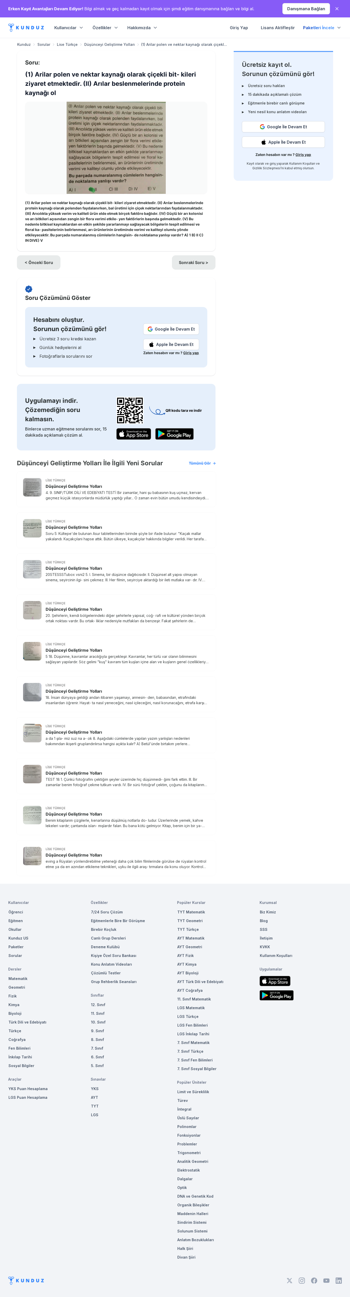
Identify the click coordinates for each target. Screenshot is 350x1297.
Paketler (16, 947)
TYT (95, 1106)
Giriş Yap (239, 27)
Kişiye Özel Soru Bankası (113, 955)
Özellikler (101, 27)
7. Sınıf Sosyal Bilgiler (197, 1069)
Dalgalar (185, 1179)
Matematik (17, 978)
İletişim (266, 938)
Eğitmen (15, 921)
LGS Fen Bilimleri (192, 1025)
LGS (94, 1115)
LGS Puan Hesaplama (27, 1097)
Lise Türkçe (67, 44)
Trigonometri (189, 1153)
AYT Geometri (189, 947)
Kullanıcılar (65, 27)
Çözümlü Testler (106, 973)
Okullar (15, 929)
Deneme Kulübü (105, 947)
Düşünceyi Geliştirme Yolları (109, 44)
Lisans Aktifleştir (278, 27)
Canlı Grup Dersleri (108, 938)
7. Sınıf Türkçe (190, 1051)
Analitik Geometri (192, 1161)
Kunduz (24, 44)
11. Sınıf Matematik (194, 999)
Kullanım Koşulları (302, 163)
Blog (264, 921)
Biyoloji (15, 1013)
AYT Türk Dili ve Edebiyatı (200, 981)
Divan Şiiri (186, 1257)
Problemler (187, 1144)
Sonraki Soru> (193, 262)
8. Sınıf (97, 1039)
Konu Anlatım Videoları (111, 964)
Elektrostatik (188, 1170)
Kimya (13, 1005)
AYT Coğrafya (190, 990)
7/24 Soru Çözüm (107, 912)
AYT (94, 1097)
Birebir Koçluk (103, 929)
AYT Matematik (190, 938)
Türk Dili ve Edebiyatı (27, 1022)
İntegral (184, 1109)
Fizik (12, 996)
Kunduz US (18, 938)
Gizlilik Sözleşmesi (266, 168)
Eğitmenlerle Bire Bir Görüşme (118, 921)
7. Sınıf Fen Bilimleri (195, 1060)
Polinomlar (187, 1126)
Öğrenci (15, 912)
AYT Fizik (185, 955)
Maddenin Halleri (192, 1213)
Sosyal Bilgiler (21, 1065)
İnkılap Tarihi (20, 1057)
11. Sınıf (98, 1013)
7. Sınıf (97, 1048)
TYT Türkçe (188, 929)
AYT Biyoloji (188, 973)
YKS (95, 1089)
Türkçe (14, 1031)
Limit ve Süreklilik (193, 1092)
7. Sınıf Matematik (193, 1042)
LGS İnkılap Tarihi (193, 1034)
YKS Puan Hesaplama (28, 1089)
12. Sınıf (98, 1005)
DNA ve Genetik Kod (195, 1196)
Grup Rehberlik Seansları (114, 981)
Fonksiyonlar (189, 1135)
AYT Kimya (187, 964)
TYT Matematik (191, 912)
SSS (263, 929)
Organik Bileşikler (193, 1205)
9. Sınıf (97, 1031)
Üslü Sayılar (188, 1118)
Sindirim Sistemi (192, 1222)
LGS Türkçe (188, 1016)
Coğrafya (17, 1039)
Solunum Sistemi (192, 1231)
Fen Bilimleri (19, 1048)
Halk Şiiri (185, 1248)
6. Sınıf (97, 1057)
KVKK (265, 947)
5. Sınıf (97, 1065)
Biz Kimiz (268, 912)
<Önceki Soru (39, 262)
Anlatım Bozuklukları (195, 1240)
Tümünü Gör (200, 463)
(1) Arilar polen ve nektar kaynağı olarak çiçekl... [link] (184, 44)
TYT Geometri (190, 921)
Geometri (16, 987)
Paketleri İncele (318, 27)
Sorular (43, 44)
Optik (182, 1187)
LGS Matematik (191, 1008)
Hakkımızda (139, 27)
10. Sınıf (98, 1022)
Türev (182, 1100)
